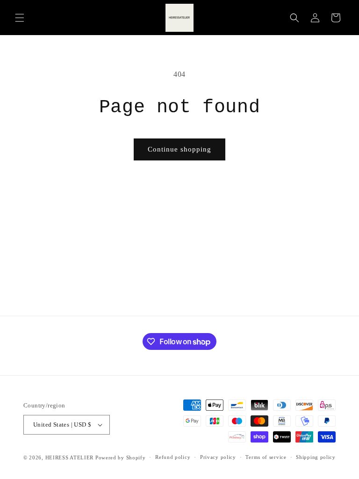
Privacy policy (218, 457)
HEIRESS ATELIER (69, 457)
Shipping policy (316, 457)
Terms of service (265, 457)
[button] (19, 17)
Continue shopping (179, 149)
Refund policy (172, 457)
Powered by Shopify (120, 457)
